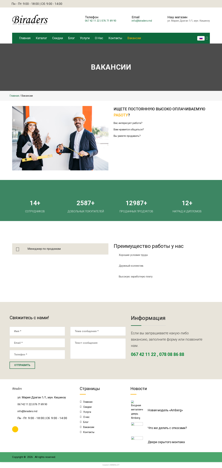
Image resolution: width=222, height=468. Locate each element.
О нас (99, 38)
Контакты (115, 38)
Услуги (85, 38)
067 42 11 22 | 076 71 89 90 (100, 20)
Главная (25, 38)
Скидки (57, 38)
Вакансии (134, 38)
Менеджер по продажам (44, 248)
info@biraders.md (142, 20)
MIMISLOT (114, 465)
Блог (71, 38)
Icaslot (106, 465)
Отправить (22, 365)
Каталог (41, 38)
